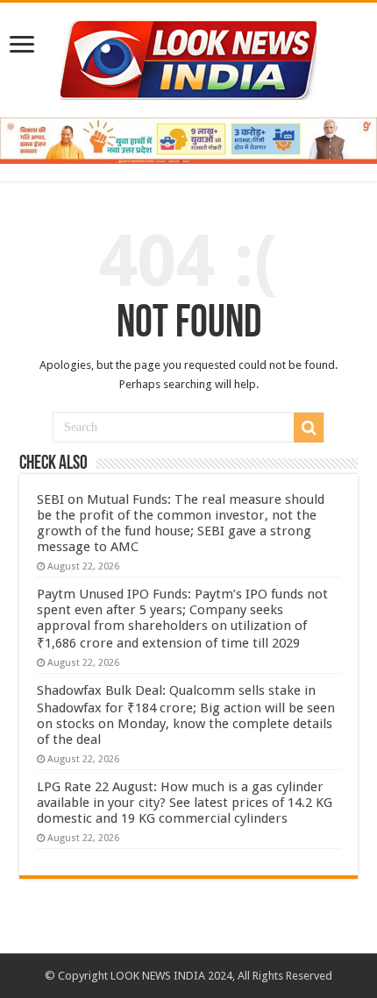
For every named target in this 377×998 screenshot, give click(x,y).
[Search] (309, 427)
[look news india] (188, 57)
